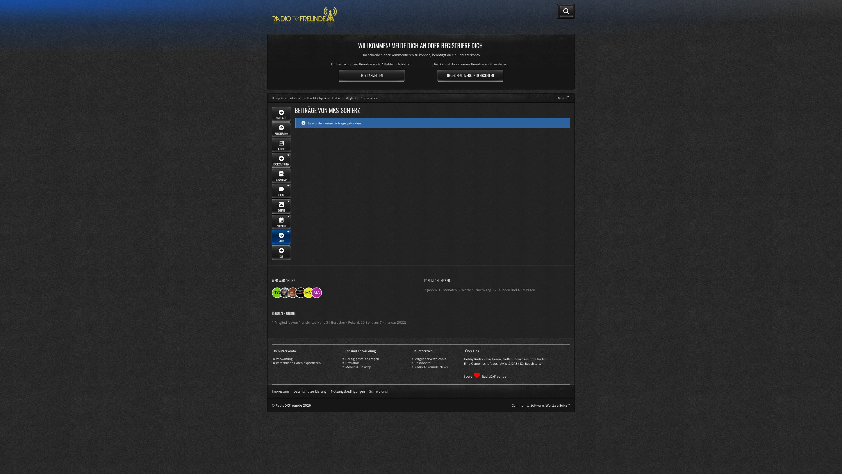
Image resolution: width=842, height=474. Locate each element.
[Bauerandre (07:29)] (285, 292)
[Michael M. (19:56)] (308, 292)
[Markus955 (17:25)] (316, 292)
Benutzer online (283, 313)
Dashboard (422, 363)
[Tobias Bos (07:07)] (293, 292)
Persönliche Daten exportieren (298, 363)
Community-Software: (541, 405)
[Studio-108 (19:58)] (301, 292)
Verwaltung (284, 359)
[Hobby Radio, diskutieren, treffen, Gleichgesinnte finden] (305, 17)
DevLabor (352, 363)
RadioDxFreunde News (431, 367)
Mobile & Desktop (358, 367)
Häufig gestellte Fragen (362, 359)
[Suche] (566, 11)
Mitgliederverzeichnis (430, 359)
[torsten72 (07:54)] (277, 292)
